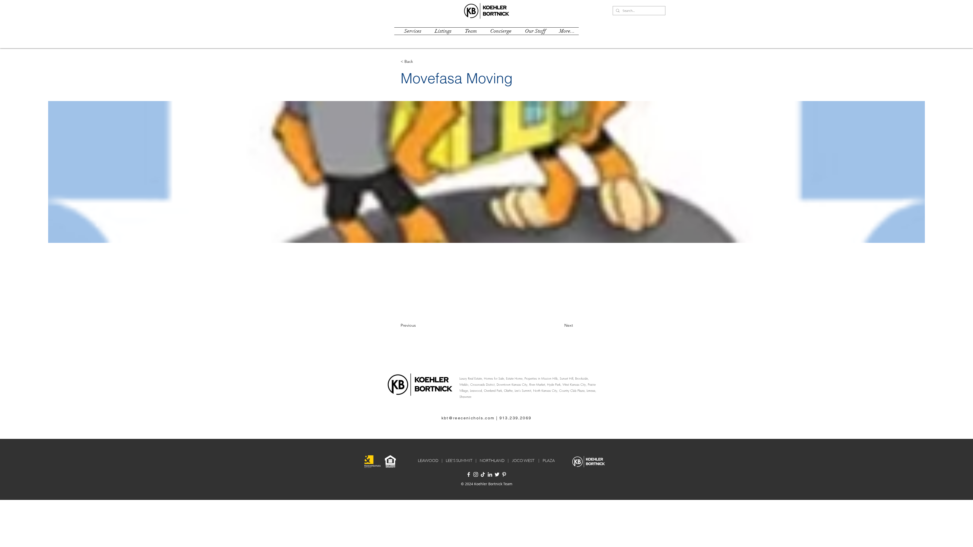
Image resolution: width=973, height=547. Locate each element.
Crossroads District (482, 384)
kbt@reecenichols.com (468, 418)
